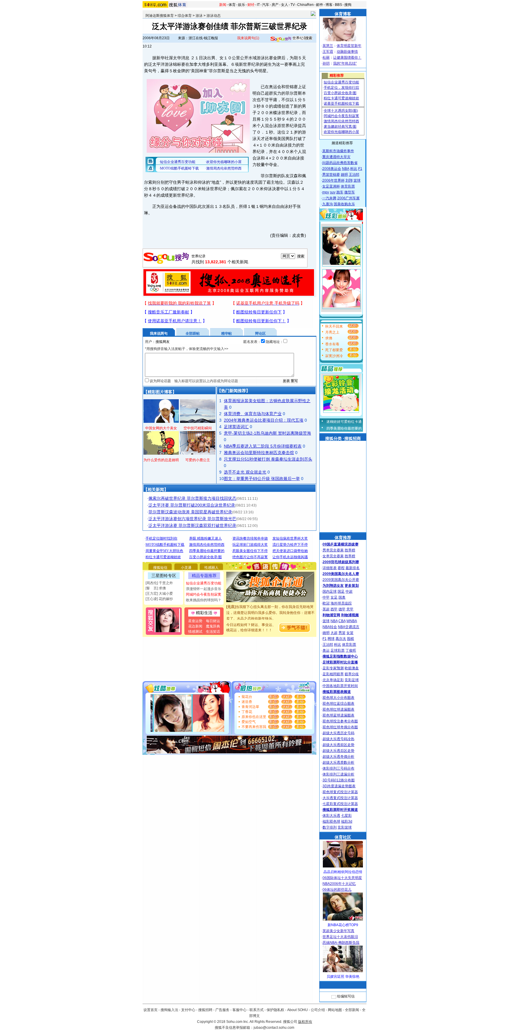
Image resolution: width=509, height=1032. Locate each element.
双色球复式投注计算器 (340, 792)
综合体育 (185, 16)
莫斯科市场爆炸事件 (338, 151)
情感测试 (195, 632)
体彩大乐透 (331, 816)
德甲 (342, 609)
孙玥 (326, 63)
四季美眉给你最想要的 (344, 428)
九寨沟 (327, 204)
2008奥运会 (331, 169)
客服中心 (239, 1010)
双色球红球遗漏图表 (338, 709)
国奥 (342, 597)
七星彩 (346, 816)
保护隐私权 (275, 1010)
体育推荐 (343, 537)
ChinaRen (305, 5)
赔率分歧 (352, 674)
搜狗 (347, 5)
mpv (325, 192)
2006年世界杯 (333, 180)
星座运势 (195, 621)
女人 (284, 5)
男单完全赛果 (333, 550)
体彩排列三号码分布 (338, 768)
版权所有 (305, 1022)
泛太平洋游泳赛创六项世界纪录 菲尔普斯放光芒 (192, 518)
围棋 (350, 639)
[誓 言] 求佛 (156, 588)
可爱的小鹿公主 (197, 460)
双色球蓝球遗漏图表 (338, 715)
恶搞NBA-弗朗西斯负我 (341, 943)
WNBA (351, 621)
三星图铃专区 (163, 575)
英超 (326, 609)
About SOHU (297, 1010)
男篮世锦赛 (331, 174)
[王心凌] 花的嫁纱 (159, 599)
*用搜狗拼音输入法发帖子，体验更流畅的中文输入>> (186, 349)
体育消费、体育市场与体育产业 (253, 413)
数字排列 (330, 827)
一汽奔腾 (329, 198)
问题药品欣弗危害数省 (340, 163)
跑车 (339, 192)
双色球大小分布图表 (338, 698)
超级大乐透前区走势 (338, 745)
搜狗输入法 (169, 1010)
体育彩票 (348, 186)
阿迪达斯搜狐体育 (160, 16)
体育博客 (343, 13)
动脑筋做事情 (347, 52)
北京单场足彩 (333, 680)
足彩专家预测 (333, 668)
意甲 (349, 609)
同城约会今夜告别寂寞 (203, 594)
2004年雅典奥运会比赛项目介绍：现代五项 (263, 420)
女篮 (349, 633)
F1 (360, 169)
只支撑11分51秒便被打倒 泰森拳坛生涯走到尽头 (268, 459)
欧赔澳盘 (352, 668)
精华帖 (226, 333)
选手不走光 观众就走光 (245, 472)
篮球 (357, 180)
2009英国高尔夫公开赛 (341, 580)
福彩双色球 (331, 821)
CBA (342, 621)
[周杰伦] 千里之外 (159, 583)
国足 (341, 591)
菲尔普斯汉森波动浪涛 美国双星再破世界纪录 (190, 512)
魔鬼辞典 (213, 626)
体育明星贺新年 (349, 46)
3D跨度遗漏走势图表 (339, 786)
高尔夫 (341, 639)
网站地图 (335, 1010)
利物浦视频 (350, 615)
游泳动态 (213, 16)
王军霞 (328, 52)
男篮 (342, 633)
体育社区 (343, 837)
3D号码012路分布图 (339, 780)
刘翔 (349, 180)
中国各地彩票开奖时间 (340, 686)
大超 (334, 633)
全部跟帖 (193, 333)
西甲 (334, 609)
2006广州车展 (348, 198)
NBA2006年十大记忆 (339, 884)
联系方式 (256, 1010)
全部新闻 (352, 1010)
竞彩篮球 (345, 827)
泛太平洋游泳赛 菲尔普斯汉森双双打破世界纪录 (192, 525)
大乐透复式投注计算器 (340, 798)
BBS (338, 5)
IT (258, 5)
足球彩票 (337, 650)
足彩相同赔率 (333, 674)
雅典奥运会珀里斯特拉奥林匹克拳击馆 (259, 452)
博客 (329, 5)
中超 (349, 591)
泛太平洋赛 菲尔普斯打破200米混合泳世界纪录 (191, 505)
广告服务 (222, 1010)
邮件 (319, 5)
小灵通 (186, 568)
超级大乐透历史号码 (338, 733)
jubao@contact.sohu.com (274, 1028)
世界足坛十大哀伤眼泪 (340, 937)
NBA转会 (330, 627)
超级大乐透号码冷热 (338, 739)
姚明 (344, 174)
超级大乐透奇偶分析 (338, 757)
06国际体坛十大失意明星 (342, 878)
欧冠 (326, 603)
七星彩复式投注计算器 (340, 804)
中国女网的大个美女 (161, 428)
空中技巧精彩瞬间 (198, 428)
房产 (275, 5)
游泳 (199, 16)
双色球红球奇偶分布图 (340, 727)
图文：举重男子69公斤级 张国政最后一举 (262, 478)
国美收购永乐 (344, 204)
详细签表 (330, 568)
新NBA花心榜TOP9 (343, 925)
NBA (345, 169)
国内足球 (330, 591)
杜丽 (326, 57)
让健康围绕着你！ (347, 57)
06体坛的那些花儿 (337, 890)
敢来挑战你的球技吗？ (203, 600)
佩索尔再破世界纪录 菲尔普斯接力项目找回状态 (192, 498)
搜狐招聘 (205, 1010)
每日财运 (213, 621)
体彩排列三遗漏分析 (338, 774)
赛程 (341, 568)
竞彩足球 (352, 680)
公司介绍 (318, 1010)
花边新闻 (195, 626)
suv (333, 192)
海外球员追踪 (341, 603)
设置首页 (150, 1010)
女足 (334, 597)
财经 (250, 5)
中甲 (326, 597)
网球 (331, 639)
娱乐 (241, 5)
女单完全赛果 (333, 556)
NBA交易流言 (348, 627)
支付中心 (188, 1010)
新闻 (222, 5)
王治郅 (354, 174)
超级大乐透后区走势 (338, 751)
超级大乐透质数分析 (338, 762)
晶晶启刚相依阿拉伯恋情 (342, 872)
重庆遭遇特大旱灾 (336, 157)
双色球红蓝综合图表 (338, 703)
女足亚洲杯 (331, 186)
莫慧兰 (328, 46)
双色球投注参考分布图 (340, 721)
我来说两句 (248, 38)
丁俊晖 (351, 650)
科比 (353, 169)
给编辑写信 (346, 996)
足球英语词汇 (236, 426)
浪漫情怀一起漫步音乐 (203, 589)
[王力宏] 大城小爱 (159, 593)
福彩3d (346, 821)
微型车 (349, 192)
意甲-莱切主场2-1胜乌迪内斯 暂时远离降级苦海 (267, 433)
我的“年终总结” (345, 63)
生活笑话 (213, 632)
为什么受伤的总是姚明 (161, 460)
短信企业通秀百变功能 (203, 583)
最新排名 (353, 568)
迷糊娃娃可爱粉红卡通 (344, 422)
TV (292, 5)
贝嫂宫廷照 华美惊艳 (343, 977)
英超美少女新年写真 (338, 931)
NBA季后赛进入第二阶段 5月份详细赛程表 (263, 446)
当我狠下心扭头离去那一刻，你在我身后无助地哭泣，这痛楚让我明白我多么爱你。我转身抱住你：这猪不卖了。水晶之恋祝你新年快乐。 (270, 606)
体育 (232, 5)
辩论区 (260, 333)
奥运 (326, 650)
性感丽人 (211, 568)
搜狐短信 (160, 568)
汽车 (265, 5)
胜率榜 (350, 550)
